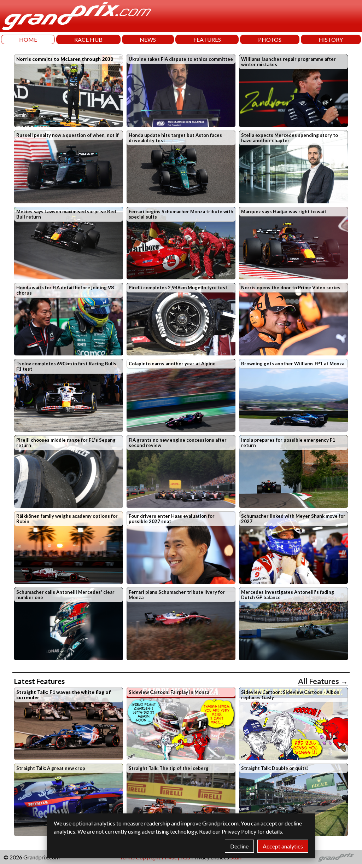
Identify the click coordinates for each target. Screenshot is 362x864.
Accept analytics (283, 846)
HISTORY (331, 39)
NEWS (148, 39)
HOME (28, 39)
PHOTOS (269, 39)
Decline (239, 846)
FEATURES (207, 39)
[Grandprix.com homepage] (336, 857)
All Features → (323, 681)
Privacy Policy (239, 831)
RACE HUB (88, 39)
